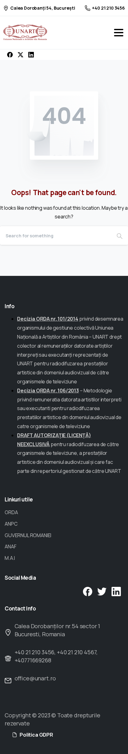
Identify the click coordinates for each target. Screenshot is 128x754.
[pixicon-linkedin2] (116, 591)
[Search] (119, 235)
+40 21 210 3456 (108, 8)
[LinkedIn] (31, 54)
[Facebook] (10, 54)
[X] (20, 54)
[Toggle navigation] (118, 32)
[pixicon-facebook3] (87, 591)
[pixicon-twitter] (102, 591)
